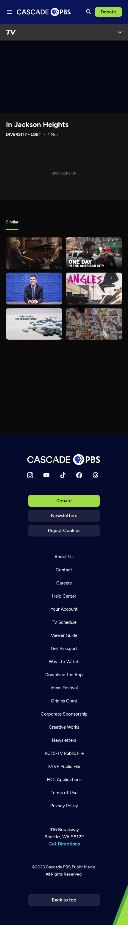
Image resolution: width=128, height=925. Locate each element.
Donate (108, 12)
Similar (12, 222)
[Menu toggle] (9, 11)
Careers (64, 583)
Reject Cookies (64, 530)
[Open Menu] (119, 32)
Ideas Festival (64, 688)
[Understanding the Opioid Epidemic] (34, 324)
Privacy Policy (64, 806)
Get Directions (64, 844)
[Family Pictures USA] (94, 324)
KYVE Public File (64, 766)
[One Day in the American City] (94, 253)
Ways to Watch (64, 661)
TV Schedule (64, 622)
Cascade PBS (58, 867)
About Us (64, 556)
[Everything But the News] (34, 288)
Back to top (64, 900)
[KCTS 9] (34, 253)
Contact (64, 570)
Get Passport (64, 648)
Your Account (64, 609)
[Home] (64, 459)
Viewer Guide (64, 635)
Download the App (64, 674)
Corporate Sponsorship (64, 714)
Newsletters (64, 515)
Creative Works (64, 727)
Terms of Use (64, 792)
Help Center (64, 596)
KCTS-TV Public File (64, 753)
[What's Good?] (94, 288)
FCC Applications (64, 779)
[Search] (88, 11)
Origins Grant (64, 701)
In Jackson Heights (37, 124)
